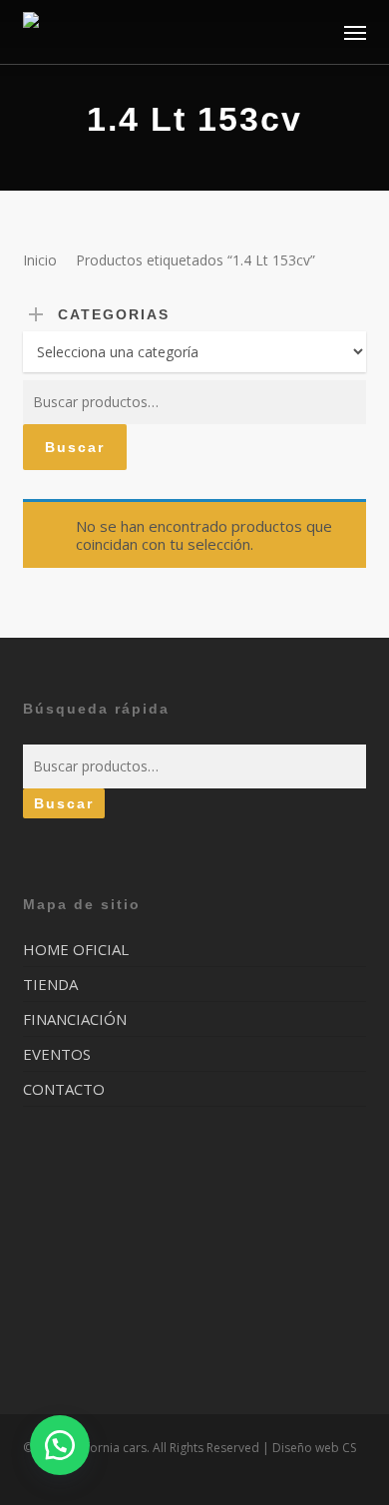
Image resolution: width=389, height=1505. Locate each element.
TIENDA (50, 984)
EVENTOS (57, 1054)
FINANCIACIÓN (75, 1019)
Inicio (40, 260)
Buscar (75, 447)
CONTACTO (64, 1089)
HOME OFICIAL (76, 949)
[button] (355, 32)
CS (349, 1447)
